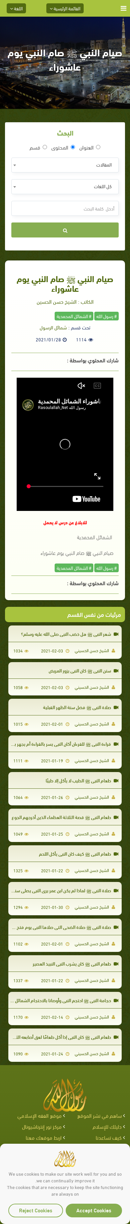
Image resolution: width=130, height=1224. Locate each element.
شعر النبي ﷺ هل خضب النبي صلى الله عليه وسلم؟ (66, 633)
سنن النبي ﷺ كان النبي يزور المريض (80, 670)
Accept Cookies (93, 1210)
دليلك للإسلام (107, 1126)
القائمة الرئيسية (66, 8)
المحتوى (59, 147)
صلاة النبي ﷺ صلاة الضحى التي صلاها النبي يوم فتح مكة (60, 926)
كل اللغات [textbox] (103, 186)
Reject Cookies (35, 1210)
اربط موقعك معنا (44, 1137)
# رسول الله (106, 315)
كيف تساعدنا (109, 1137)
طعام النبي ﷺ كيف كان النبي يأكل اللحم (75, 853)
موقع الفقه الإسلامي (39, 1115)
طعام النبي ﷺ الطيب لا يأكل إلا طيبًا (79, 780)
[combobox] (65, 165)
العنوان (86, 147)
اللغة (18, 8)
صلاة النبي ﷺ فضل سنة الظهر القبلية (77, 706)
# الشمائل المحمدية (74, 315)
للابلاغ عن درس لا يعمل (65, 522)
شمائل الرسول (53, 327)
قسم (35, 147)
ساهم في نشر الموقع (99, 1115)
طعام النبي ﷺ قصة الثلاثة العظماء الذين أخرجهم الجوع (62, 816)
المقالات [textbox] (104, 164)
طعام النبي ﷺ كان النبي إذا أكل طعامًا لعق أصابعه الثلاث (60, 1036)
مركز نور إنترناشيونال (42, 1126)
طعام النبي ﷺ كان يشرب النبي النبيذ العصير (72, 963)
